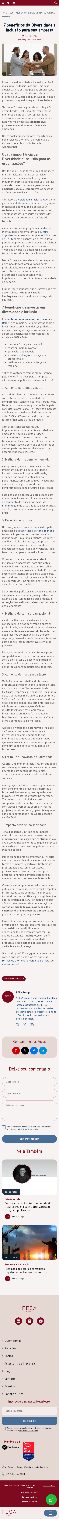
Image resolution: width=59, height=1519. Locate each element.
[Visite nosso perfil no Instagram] (8, 2)
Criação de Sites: (49, 1486)
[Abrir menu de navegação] (50, 1513)
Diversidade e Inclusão (14, 979)
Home (4, 13)
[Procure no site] (55, 2)
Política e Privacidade (28, 1129)
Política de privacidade (29, 1493)
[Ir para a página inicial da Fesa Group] (9, 1513)
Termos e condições (29, 1497)
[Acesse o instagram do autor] (17, 1025)
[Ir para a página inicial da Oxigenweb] (30, 1488)
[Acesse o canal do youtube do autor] (32, 1025)
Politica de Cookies (29, 1501)
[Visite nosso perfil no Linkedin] (3, 2)
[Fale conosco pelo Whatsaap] (50, 1498)
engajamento (10, 437)
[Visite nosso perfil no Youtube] (40, 1321)
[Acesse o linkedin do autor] (24, 1025)
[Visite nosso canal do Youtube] (14, 2)
